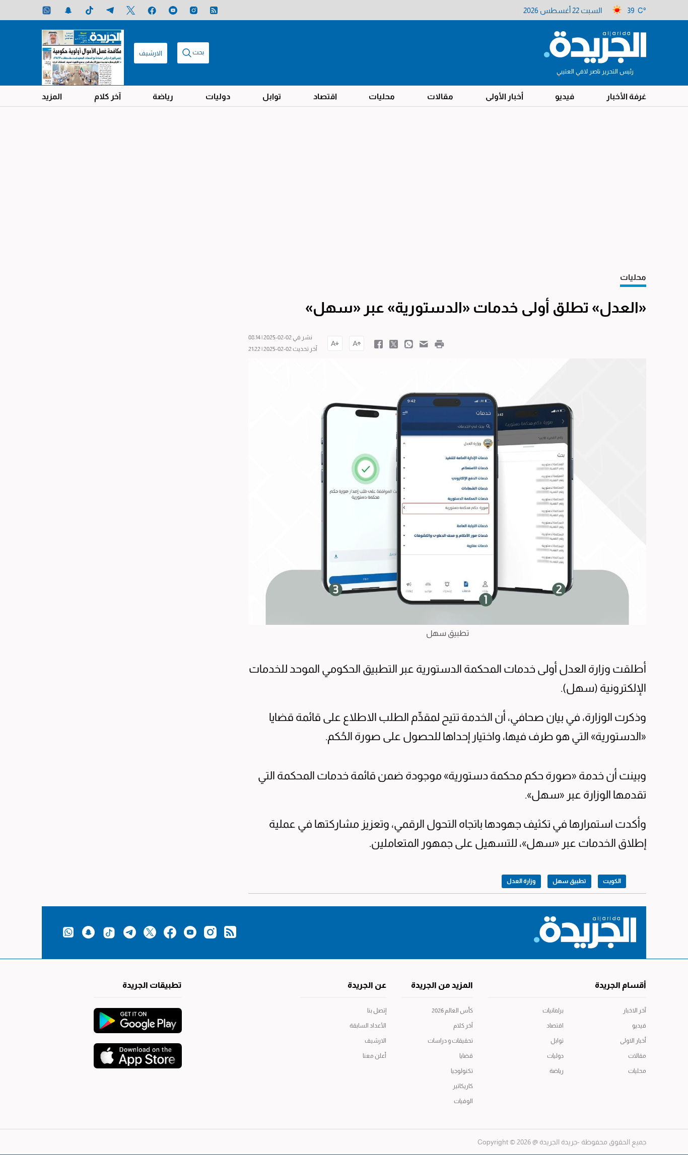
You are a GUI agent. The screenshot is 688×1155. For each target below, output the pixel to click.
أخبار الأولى (504, 96)
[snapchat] (68, 10)
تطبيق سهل (569, 881)
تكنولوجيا (462, 1070)
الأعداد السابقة (368, 1025)
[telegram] (110, 10)
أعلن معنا (374, 1055)
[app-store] (138, 1050)
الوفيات (463, 1101)
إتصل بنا (376, 1010)
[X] (130, 10)
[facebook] (152, 10)
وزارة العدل (521, 881)
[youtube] (173, 10)
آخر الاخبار (634, 1010)
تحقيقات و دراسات (450, 1040)
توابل (271, 96)
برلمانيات (553, 1010)
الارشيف (150, 53)
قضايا (466, 1055)
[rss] (214, 10)
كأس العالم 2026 (452, 1010)
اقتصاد (325, 96)
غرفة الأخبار (626, 96)
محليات (382, 96)
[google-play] (138, 1015)
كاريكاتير (463, 1086)
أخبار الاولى (633, 1040)
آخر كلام (107, 96)
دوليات (217, 96)
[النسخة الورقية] (83, 53)
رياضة (163, 96)
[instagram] (193, 10)
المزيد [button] (52, 96)
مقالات (440, 96)
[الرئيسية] (595, 46)
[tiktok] (89, 10)
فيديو (564, 96)
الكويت (612, 881)
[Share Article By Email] (424, 343)
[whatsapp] (46, 10)
